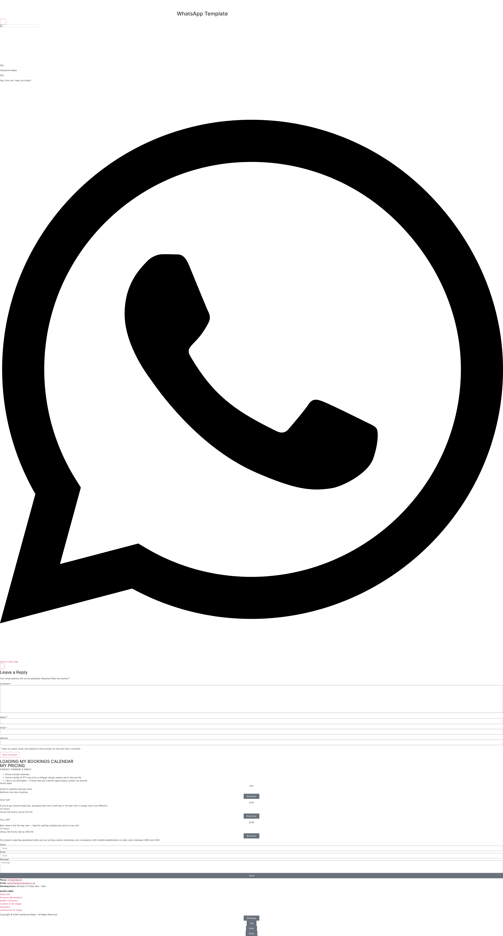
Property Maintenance (11, 897)
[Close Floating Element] (3, 21)
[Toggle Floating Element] (2, 666)
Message (4, 859)
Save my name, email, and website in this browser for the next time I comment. (41, 749)
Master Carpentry (8, 900)
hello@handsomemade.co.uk (21, 883)
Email (3, 728)
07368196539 (15, 880)
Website (4, 738)
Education (5, 907)
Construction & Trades (11, 910)
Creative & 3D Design (10, 903)
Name (3, 717)
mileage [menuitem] (43, 777)
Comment (5, 684)
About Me (5, 894)
